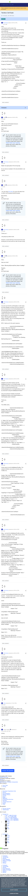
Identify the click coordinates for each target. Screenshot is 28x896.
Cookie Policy (14, 884)
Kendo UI (2, 779)
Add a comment (5, 102)
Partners (5, 800)
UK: (10, 816)
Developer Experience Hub (9, 791)
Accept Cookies (14, 889)
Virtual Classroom (7, 801)
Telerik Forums (5, 4)
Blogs (4, 797)
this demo (10, 191)
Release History (6, 794)
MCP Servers (3, 782)
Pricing (4, 786)
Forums (4, 795)
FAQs (4, 804)
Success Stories (6, 808)
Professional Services (8, 799)
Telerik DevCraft (4, 777)
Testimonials (6, 809)
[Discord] (6, 832)
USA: (11, 815)
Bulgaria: (11, 819)
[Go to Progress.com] (4, 849)
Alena (5, 703)
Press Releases (6, 859)
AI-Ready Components (12, 782)
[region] (14, 886)
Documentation (6, 793)
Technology (5, 857)
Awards (4, 858)
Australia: (11, 820)
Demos (4, 792)
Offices (4, 863)
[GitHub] (6, 830)
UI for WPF (11, 4)
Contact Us (5, 814)
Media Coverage (7, 860)
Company (5, 856)
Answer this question (7, 770)
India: (11, 817)
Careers (4, 861)
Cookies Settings (14, 893)
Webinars (5, 798)
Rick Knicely (5, 22)
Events (4, 803)
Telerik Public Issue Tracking (13, 142)
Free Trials (5, 785)
